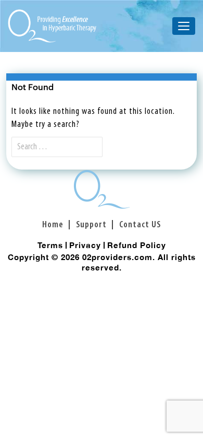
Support (91, 225)
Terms (50, 245)
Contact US (140, 225)
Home (53, 225)
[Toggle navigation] (183, 26)
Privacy (85, 245)
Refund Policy (136, 245)
